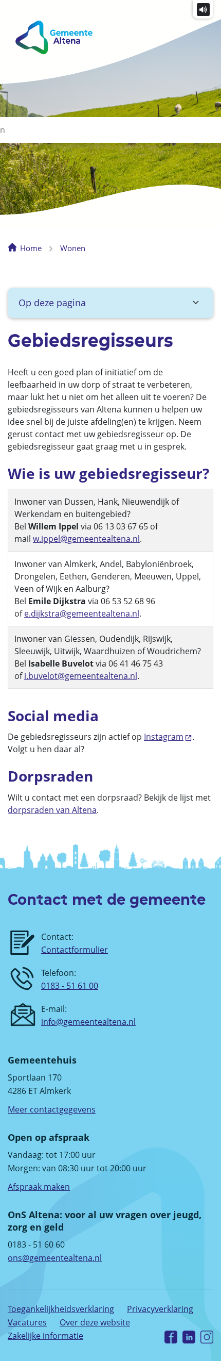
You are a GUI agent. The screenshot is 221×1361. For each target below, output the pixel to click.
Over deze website (95, 1322)
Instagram (163, 736)
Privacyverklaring (160, 1309)
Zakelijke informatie (45, 1335)
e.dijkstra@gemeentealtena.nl (81, 613)
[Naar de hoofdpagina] (51, 37)
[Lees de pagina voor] (203, 8)
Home (31, 248)
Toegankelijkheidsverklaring (61, 1309)
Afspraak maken (39, 1186)
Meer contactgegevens (52, 1109)
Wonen (72, 248)
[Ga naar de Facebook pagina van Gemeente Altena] (170, 1336)
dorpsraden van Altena (52, 810)
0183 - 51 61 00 (69, 985)
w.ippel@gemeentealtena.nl (86, 538)
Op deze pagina (52, 302)
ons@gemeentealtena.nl (55, 1258)
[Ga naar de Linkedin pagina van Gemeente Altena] (188, 1336)
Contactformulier (74, 949)
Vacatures (27, 1322)
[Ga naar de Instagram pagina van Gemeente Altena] (206, 1336)
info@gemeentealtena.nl (88, 1021)
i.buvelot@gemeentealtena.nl (80, 676)
